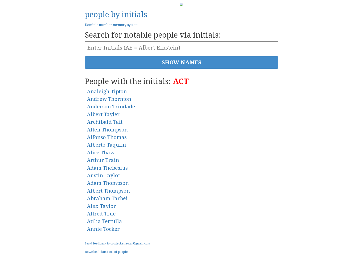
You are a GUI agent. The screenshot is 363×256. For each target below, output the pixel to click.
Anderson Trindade (111, 107)
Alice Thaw (100, 153)
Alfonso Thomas (107, 137)
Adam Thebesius (107, 168)
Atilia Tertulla (104, 221)
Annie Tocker (103, 229)
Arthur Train (103, 160)
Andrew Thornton (109, 99)
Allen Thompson (107, 130)
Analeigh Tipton (107, 92)
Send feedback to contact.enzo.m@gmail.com (117, 243)
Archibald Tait (104, 122)
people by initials (116, 14)
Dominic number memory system (111, 25)
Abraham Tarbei (107, 198)
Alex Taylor (101, 206)
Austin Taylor (104, 176)
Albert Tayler (103, 114)
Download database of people (106, 251)
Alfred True (101, 214)
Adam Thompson (108, 183)
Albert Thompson (108, 191)
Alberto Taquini (106, 145)
